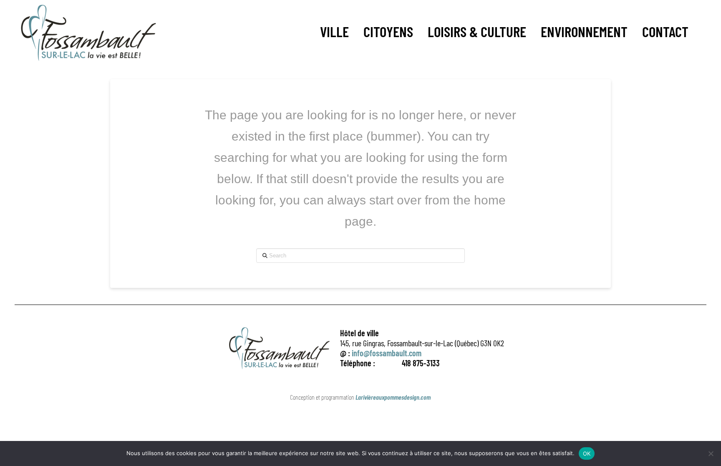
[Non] (710, 453)
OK (587, 453)
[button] (334, 31)
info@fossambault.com (386, 353)
